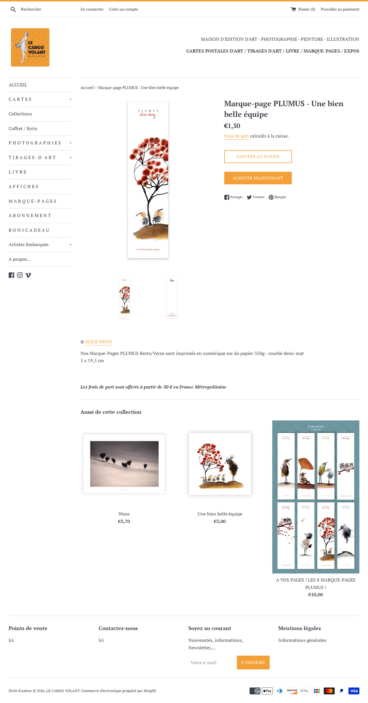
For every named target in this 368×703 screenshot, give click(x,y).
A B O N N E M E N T (30, 215)
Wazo (124, 514)
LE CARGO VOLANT (63, 690)
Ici (11, 640)
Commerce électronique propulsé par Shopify (118, 690)
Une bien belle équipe (220, 514)
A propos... (19, 259)
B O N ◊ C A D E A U (29, 230)
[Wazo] (124, 463)
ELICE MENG (98, 341)
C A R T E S (40, 99)
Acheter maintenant (258, 178)
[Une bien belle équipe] (219, 463)
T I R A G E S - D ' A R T (40, 157)
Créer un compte (123, 9)
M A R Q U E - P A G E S (32, 201)
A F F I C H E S (23, 186)
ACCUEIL (18, 85)
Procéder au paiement (340, 9)
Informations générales (302, 640)
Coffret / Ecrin (23, 128)
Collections (20, 114)
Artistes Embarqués (40, 244)
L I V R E (17, 172)
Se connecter (91, 9)
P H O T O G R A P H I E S (40, 143)
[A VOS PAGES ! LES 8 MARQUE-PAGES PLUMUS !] (315, 496)
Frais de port (236, 136)
